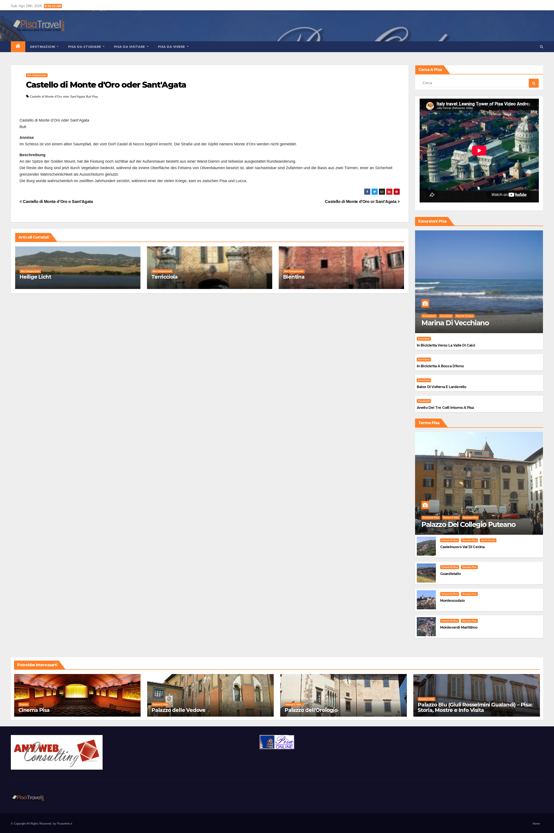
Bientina (293, 277)
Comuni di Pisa (431, 517)
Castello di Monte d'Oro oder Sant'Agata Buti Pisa (64, 96)
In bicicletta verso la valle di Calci (446, 345)
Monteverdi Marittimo (459, 627)
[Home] (18, 46)
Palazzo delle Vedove (178, 710)
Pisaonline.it (64, 823)
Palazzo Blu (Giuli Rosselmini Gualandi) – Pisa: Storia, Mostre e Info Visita (475, 707)
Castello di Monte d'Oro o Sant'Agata (57, 201)
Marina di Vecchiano (455, 323)
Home (536, 823)
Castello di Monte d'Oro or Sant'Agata (361, 201)
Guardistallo (450, 574)
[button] (541, 46)
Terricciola (164, 277)
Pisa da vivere (172, 47)
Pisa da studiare (85, 47)
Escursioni (446, 316)
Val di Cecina (488, 540)
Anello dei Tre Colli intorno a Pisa (445, 408)
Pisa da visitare (130, 47)
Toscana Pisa (470, 517)
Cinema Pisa (34, 710)
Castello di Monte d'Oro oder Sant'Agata (106, 85)
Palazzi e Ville (451, 517)
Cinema (24, 704)
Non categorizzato (36, 75)
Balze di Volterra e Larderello (441, 387)
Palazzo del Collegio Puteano (468, 524)
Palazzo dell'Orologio (311, 710)
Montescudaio (452, 601)
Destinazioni (43, 47)
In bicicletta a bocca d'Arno (440, 366)
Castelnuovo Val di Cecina (462, 547)
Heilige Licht (35, 277)
